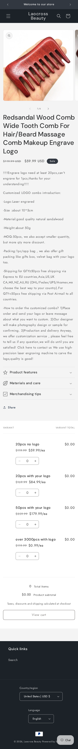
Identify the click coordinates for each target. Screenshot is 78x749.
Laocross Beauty (32, 741)
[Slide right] (48, 108)
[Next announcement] (70, 4)
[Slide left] (30, 108)
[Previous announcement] (7, 4)
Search (13, 660)
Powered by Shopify (53, 741)
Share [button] (12, 407)
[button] (8, 16)
